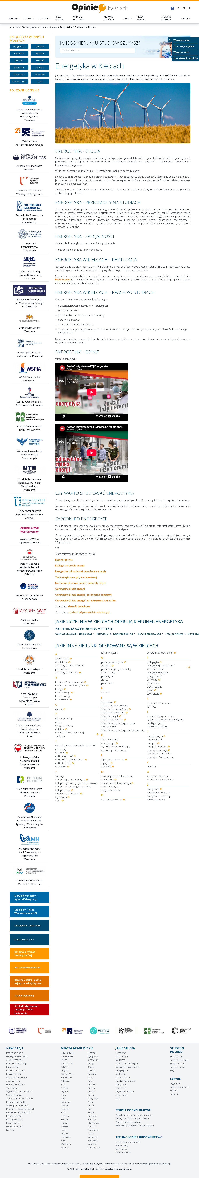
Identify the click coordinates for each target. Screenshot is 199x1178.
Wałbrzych (93, 1137)
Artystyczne (121, 1087)
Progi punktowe (174, 633)
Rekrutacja (102, 633)
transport (152, 743)
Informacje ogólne (183, 46)
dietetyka (59, 729)
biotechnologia (63, 692)
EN (184, 8)
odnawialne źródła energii (160, 652)
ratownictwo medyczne (159, 703)
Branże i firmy (122, 1145)
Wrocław (40, 74)
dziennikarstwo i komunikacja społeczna (70, 734)
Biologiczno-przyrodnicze (127, 1066)
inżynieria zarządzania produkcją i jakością (122, 730)
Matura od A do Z (24, 939)
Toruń (91, 1133)
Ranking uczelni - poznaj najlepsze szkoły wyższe (28, 981)
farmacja (59, 776)
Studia (28, 18)
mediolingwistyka (109, 786)
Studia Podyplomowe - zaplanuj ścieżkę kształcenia (27, 1009)
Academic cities (177, 1063)
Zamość (65, 1147)
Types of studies (177, 1067)
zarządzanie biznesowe (159, 792)
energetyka (61, 766)
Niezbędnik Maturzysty (27, 925)
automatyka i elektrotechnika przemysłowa (70, 667)
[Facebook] (172, 8)
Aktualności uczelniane (16, 1077)
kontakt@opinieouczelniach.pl (155, 1163)
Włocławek (66, 1144)
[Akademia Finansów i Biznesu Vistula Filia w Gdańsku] (72, 1030)
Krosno (91, 1087)
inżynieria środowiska (112, 719)
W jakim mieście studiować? (19, 1091)
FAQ (172, 1070)
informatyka (107, 702)
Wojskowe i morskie (125, 1091)
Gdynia (91, 1066)
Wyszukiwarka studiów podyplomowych (134, 1114)
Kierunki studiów (108, 18)
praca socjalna (154, 686)
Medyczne (120, 1059)
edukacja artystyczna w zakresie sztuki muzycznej (75, 747)
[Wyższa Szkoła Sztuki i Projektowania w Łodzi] (181, 1030)
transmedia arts (155, 739)
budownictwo (62, 699)
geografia (106, 665)
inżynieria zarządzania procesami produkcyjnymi (118, 725)
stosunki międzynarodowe (160, 716)
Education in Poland (179, 1060)
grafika (104, 679)
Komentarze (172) (123, 633)
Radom (64, 1119)
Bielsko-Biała (67, 1056)
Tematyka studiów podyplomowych (132, 1118)
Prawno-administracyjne (127, 1063)
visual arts (152, 766)
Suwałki (64, 1126)
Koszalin (92, 1084)
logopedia (106, 766)
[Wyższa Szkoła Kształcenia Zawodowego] (45, 1030)
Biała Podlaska (68, 1052)
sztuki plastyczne (155, 723)
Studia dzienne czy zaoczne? (19, 1098)
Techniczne (121, 1052)
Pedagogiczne (122, 1070)
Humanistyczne (123, 1077)
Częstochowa (67, 1063)
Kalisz (90, 1077)
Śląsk (63, 1130)
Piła (89, 1109)
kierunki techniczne (79, 606)
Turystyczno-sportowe (126, 1080)
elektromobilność (64, 756)
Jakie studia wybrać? (15, 1084)
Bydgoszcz (19, 46)
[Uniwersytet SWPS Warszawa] (154, 1030)
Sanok (64, 1123)
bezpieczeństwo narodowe (69, 682)
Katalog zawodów (14, 1119)
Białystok (92, 1052)
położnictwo (153, 683)
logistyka (105, 763)
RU (190, 8)
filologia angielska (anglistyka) (70, 779)
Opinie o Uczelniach (15, 1070)
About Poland (176, 1056)
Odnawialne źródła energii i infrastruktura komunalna (85, 600)
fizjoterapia (61, 797)
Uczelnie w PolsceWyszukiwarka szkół (25, 911)
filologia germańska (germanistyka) (73, 786)
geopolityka (107, 676)
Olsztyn (19, 60)
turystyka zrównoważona (160, 757)
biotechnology (62, 696)
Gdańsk (40, 46)
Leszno (91, 1091)
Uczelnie (43, 18)
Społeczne (120, 1073)
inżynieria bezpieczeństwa (114, 709)
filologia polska (62, 790)
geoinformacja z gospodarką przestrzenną (116, 671)
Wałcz (63, 1140)
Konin (63, 1084)
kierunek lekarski (109, 739)
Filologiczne (121, 1084)
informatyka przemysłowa (114, 705)
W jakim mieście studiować (128, 1122)
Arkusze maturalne (15, 1059)
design (58, 722)
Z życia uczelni (13, 1080)
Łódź (40, 81)
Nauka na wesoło (14, 1126)
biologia (59, 689)
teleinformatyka (155, 736)
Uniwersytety (121, 1095)
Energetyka (66, 27)
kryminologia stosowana (113, 750)
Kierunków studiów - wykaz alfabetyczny (26, 897)
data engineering (63, 718)
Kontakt (173, 1090)
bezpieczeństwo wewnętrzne (70, 685)
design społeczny (64, 725)
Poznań (40, 60)
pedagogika (153, 662)
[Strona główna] (99, 8)
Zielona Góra (19, 81)
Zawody (127, 18)
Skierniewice (94, 1123)
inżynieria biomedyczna (113, 712)
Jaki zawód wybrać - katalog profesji (25, 953)
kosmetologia (108, 743)
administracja (62, 658)
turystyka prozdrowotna (159, 753)
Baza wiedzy (121, 1148)
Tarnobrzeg (93, 1130)
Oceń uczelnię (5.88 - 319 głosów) (73, 633)
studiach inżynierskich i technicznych (89, 612)
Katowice (19, 53)
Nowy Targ (66, 1102)
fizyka (58, 800)
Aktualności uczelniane (27, 967)
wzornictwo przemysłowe (160, 779)
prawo (150, 690)
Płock (63, 1112)
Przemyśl (65, 1116)
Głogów (64, 1070)
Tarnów (64, 1133)
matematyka (107, 779)
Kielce (91, 1080)
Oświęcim (65, 1109)
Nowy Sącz (93, 1098)
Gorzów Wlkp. (67, 1073)
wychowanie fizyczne (158, 776)
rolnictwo (151, 706)
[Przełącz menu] (170, 39)
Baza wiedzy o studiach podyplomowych (135, 1125)
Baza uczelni (59, 18)
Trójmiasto (66, 1137)
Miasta (184, 18)
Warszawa (19, 74)
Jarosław (92, 1073)
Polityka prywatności (179, 1087)
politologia (152, 679)
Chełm (64, 1059)
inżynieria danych (110, 716)
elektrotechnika (63, 763)
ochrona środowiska (111, 799)
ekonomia (60, 752)
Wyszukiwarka (181, 40)
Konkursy (174, 1094)
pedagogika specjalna (158, 672)
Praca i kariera (141, 18)
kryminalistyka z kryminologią (115, 746)
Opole (91, 1105)
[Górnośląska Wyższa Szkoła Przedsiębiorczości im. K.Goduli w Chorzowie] (99, 1030)
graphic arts (107, 683)
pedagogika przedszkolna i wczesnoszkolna (160, 667)
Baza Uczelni (12, 1066)
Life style (10, 1130)
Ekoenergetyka (64, 559)
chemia (59, 709)
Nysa (90, 1102)
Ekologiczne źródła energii (70, 565)
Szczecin (39, 67)
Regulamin (175, 1083)
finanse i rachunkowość (67, 793)
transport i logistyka (157, 746)
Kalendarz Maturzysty (16, 1063)
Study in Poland (166, 18)
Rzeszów (19, 67)
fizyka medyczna (109, 652)
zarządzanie (153, 789)
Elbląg (91, 1063)
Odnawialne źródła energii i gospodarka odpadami (83, 594)
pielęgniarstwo (154, 676)
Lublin (63, 1095)
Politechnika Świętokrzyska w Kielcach (84, 629)
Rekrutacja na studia (15, 1102)
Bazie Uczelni (62, 279)
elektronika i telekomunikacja (69, 759)
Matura (13, 18)
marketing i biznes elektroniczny (117, 776)
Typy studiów (12, 1087)
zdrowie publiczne (156, 799)
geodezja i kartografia (112, 662)
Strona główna (29, 27)
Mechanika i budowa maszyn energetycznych (80, 583)
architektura (61, 662)
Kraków (40, 53)
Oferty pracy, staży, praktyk (128, 1141)
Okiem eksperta (123, 1152)
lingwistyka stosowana (112, 759)
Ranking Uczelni (13, 1073)
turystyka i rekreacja (157, 750)
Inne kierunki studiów (185, 58)
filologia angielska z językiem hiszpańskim (76, 783)
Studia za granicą (24, 995)
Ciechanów (93, 1059)
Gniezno (92, 1070)
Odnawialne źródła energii (70, 588)
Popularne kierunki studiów (19, 1112)
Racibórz (92, 1116)
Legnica (64, 1091)
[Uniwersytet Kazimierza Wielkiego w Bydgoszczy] (17, 1030)
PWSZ (118, 1098)
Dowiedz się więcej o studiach (20, 1109)
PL (179, 8)
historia (105, 692)
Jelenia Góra (66, 1077)
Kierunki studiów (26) (149, 633)
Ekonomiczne (122, 1056)
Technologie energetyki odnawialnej (76, 577)
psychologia (153, 693)
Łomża (91, 1095)
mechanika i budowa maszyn (116, 783)
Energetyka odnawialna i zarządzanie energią (80, 571)
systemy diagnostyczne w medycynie (165, 719)
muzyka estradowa (111, 790)
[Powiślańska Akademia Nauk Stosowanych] (126, 1031)
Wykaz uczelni (181, 52)
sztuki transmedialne (157, 726)
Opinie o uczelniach (79, 18)
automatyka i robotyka (66, 672)
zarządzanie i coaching (158, 796)
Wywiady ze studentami (17, 1105)
